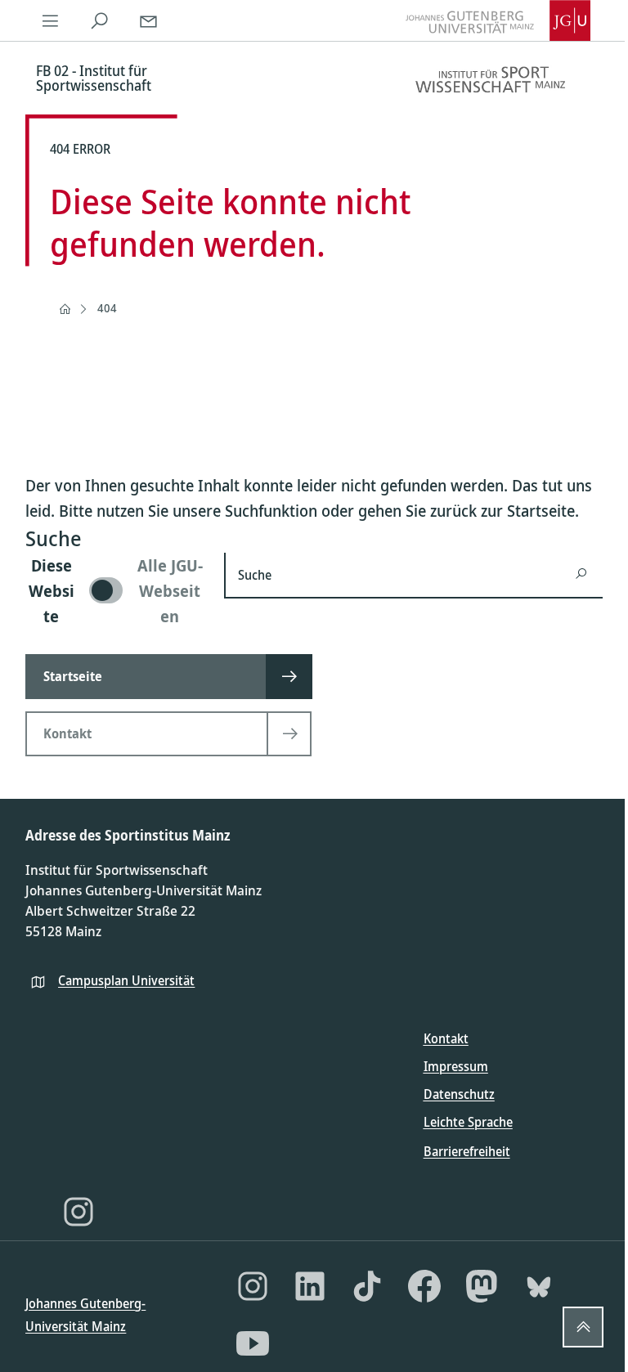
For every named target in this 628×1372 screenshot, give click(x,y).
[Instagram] (78, 1211)
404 (107, 308)
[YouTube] (252, 1343)
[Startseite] (64, 309)
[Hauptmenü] (49, 20)
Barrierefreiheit (467, 1151)
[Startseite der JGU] (498, 20)
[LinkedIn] (310, 1286)
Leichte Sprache (468, 1122)
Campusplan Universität (126, 980)
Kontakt (446, 1038)
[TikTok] (367, 1286)
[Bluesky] (539, 1286)
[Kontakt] (148, 20)
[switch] (114, 591)
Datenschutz (459, 1094)
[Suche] (98, 20)
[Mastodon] (481, 1286)
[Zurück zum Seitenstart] (583, 1327)
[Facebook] (424, 1286)
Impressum (456, 1066)
